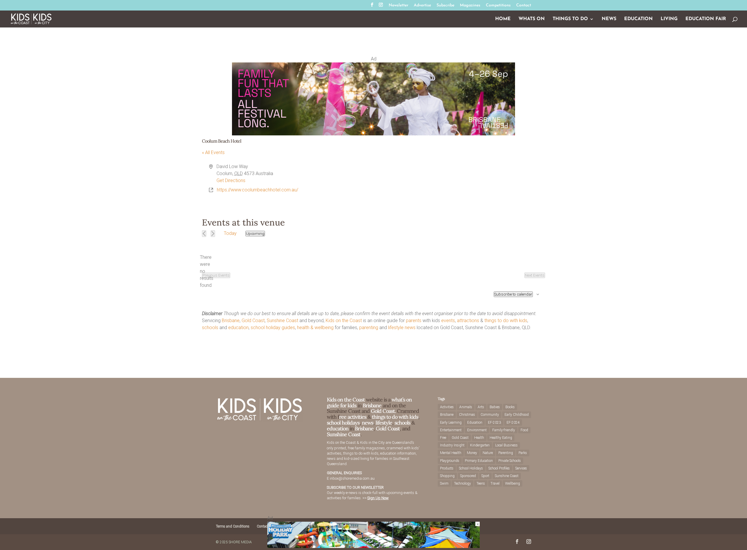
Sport (485, 476)
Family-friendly (503, 430)
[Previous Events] (204, 233)
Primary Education (479, 461)
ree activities (352, 416)
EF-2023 (494, 422)
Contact (523, 6)
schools (210, 327)
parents (413, 320)
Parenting (505, 453)
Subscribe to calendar (513, 294)
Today (230, 233)
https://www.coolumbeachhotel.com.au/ (257, 190)
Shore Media (240, 542)
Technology (462, 483)
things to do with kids (505, 320)
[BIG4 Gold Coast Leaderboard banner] (373, 546)
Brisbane (231, 320)
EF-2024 (513, 422)
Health (479, 438)
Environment (477, 430)
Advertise (422, 6)
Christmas (467, 415)
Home (503, 19)
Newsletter (398, 6)
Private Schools (509, 461)
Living (669, 19)
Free (443, 438)
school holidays (343, 422)
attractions (468, 320)
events (448, 320)
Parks (523, 453)
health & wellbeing (315, 327)
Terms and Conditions (232, 526)
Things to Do (570, 19)
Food (524, 430)
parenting (368, 327)
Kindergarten (480, 445)
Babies (495, 407)
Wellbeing (512, 483)
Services (521, 468)
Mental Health (450, 453)
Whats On (532, 19)
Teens (481, 483)
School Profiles (499, 468)
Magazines (470, 6)
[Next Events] (213, 233)
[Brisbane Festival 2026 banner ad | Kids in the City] (373, 134)
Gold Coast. (383, 411)
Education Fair (705, 19)
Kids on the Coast (344, 320)
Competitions (498, 6)
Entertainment (451, 430)
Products (446, 468)
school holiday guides (273, 327)
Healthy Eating (501, 438)
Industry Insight (452, 445)
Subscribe (445, 6)
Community (490, 415)
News (609, 19)
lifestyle (396, 327)
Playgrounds (449, 461)
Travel (495, 483)
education (238, 327)
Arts (481, 407)
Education (638, 19)
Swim (444, 483)
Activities (447, 407)
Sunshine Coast (282, 320)
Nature (488, 453)
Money (472, 453)
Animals (465, 407)
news (410, 327)
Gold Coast (253, 320)
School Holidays (471, 468)
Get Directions (231, 180)
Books (510, 407)
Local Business (506, 445)
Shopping (447, 476)
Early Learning (451, 422)
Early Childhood (517, 415)
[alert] (206, 271)
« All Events (213, 152)
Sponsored (468, 476)
